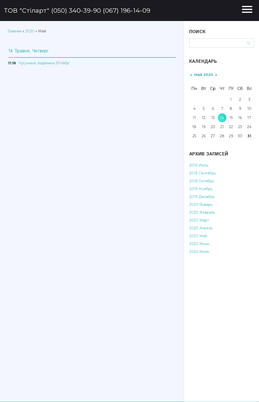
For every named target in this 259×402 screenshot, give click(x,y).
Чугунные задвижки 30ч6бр (43, 63)
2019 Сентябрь (202, 173)
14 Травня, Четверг (28, 51)
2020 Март (199, 220)
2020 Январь (200, 204)
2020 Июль (199, 251)
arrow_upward (248, 391)
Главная (14, 31)
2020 (29, 31)
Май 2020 (203, 74)
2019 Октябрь (201, 181)
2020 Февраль (202, 212)
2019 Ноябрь (200, 189)
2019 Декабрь (201, 196)
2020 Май (198, 236)
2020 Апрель (200, 228)
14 (222, 117)
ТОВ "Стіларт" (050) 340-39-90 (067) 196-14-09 (77, 10)
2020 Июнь (199, 244)
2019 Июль (198, 165)
